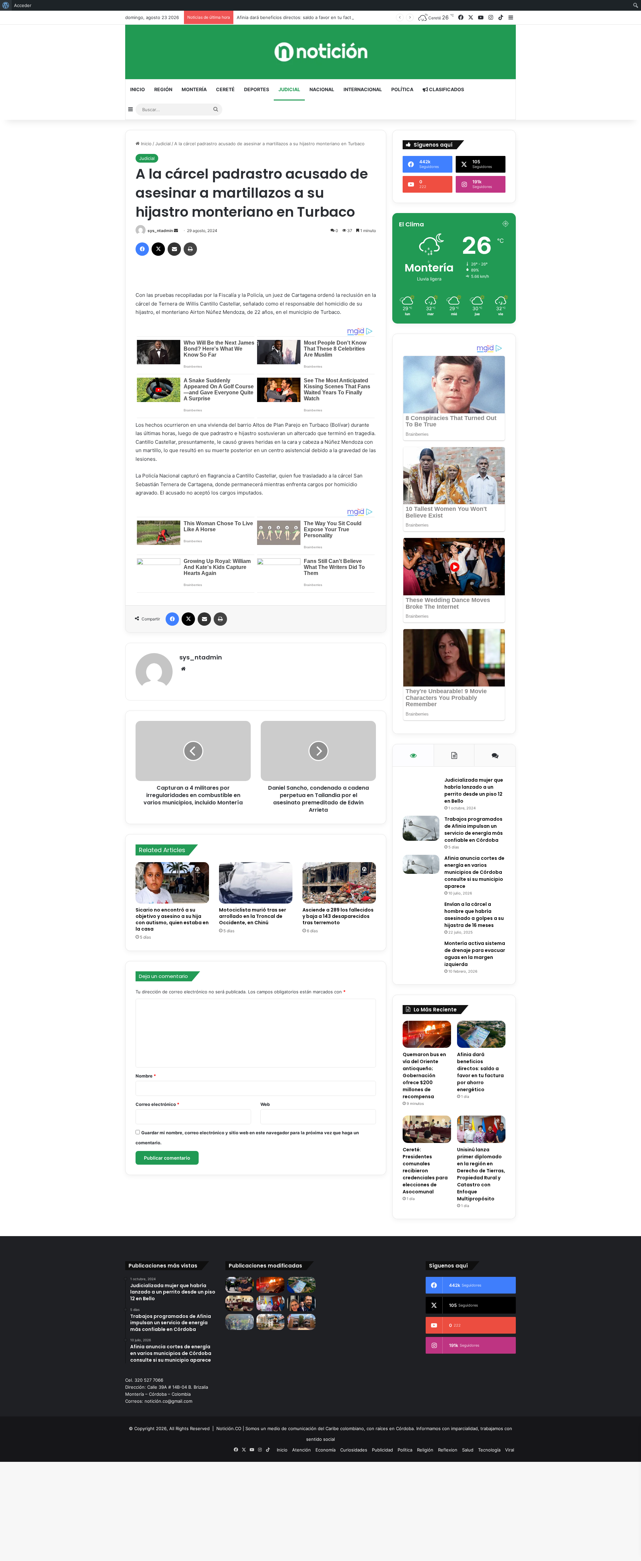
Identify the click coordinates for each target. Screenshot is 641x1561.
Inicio (137, 89)
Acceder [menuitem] (22, 5)
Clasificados (446, 89)
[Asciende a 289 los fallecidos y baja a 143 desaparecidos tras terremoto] (339, 883)
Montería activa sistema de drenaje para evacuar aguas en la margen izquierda (474, 954)
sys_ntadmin (160, 230)
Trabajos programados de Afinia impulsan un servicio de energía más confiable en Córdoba (473, 829)
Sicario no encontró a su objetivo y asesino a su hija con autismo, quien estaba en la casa (172, 919)
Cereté (225, 89)
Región (163, 89)
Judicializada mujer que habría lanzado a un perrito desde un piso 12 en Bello (473, 790)
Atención (301, 1449)
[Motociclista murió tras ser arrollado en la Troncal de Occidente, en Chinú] (255, 883)
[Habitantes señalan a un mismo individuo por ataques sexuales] (239, 1322)
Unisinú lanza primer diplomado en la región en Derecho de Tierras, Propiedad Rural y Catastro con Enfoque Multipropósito (481, 1174)
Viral (509, 1449)
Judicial (289, 89)
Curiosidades (353, 1449)
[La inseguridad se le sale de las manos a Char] (239, 1285)
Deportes (256, 89)
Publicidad (382, 1449)
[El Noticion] (320, 52)
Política (402, 89)
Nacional (321, 89)
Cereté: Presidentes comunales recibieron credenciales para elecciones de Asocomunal (425, 1170)
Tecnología (489, 1449)
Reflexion (447, 1449)
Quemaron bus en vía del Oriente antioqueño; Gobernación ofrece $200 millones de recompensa (424, 1075)
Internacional (363, 89)
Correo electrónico (157, 1104)
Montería (194, 89)
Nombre (146, 1076)
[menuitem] (6, 5)
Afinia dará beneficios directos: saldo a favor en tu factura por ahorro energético (321, 17)
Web (265, 1104)
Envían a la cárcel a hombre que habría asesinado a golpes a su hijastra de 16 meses (474, 915)
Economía (325, 1449)
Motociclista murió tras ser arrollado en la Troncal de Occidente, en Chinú (252, 916)
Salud (467, 1449)
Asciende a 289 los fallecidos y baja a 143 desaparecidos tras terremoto (338, 916)
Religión (425, 1449)
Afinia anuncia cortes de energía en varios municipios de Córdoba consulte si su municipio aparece (474, 872)
